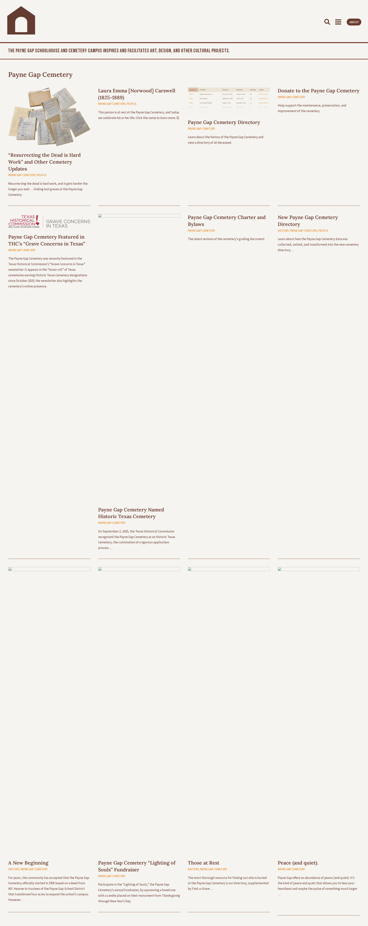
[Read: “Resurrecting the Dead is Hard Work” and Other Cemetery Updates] (49, 116)
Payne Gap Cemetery (21, 175)
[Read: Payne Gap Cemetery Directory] (229, 100)
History (283, 230)
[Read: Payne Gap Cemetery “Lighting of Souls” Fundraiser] (139, 710)
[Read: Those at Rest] (229, 710)
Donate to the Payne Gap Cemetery (318, 90)
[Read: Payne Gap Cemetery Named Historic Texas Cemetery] (139, 357)
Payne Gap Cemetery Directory (224, 122)
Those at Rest (203, 863)
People (42, 175)
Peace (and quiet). (298, 863)
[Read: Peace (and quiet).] (319, 710)
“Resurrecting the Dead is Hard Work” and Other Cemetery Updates (44, 162)
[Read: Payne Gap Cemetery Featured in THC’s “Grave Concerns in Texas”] (49, 221)
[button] (327, 22)
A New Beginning (28, 863)
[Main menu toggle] (338, 22)
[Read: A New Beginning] (49, 710)
